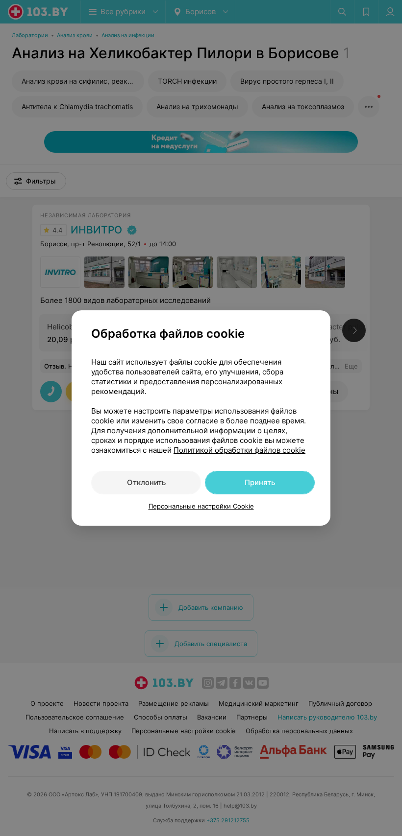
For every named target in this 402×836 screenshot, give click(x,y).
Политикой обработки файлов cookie (239, 450)
